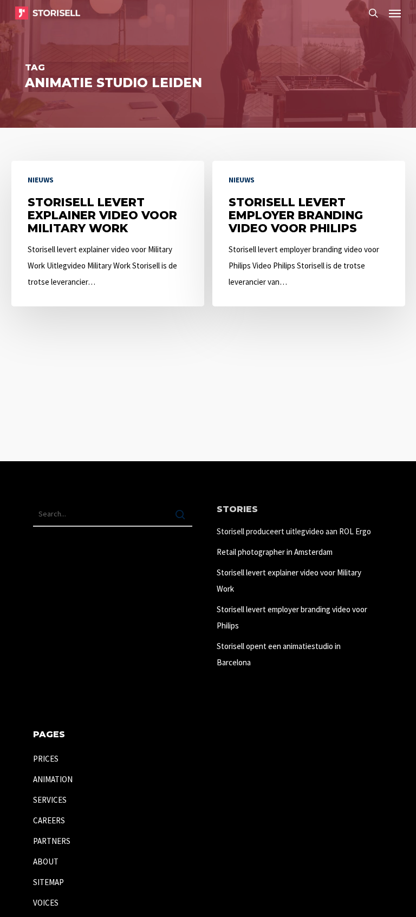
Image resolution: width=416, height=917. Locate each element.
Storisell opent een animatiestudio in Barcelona (279, 654)
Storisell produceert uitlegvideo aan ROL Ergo (294, 531)
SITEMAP (48, 882)
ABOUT (45, 861)
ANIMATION (53, 779)
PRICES (45, 759)
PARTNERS (51, 841)
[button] (395, 13)
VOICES (45, 903)
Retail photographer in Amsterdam (275, 552)
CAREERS (49, 820)
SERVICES (50, 800)
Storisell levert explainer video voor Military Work (289, 580)
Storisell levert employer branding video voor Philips (292, 617)
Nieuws (41, 180)
